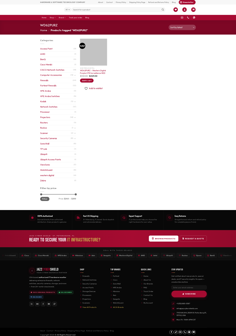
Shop (52, 17)
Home (44, 17)
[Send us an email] (180, 332)
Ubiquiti (43, 154)
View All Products (89, 307)
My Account (148, 303)
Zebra (43, 180)
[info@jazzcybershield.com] (182, 17)
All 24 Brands (118, 307)
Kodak (43, 101)
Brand (61, 17)
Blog (174, 2)
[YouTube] (48, 304)
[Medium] (37, 304)
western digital (47, 175)
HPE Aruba (45, 90)
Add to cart (87, 81)
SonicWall (44, 143)
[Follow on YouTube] (194, 332)
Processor (45, 112)
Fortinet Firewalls (48, 85)
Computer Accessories (51, 75)
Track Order (148, 291)
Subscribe (190, 294)
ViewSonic (45, 164)
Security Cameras (48, 138)
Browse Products (165, 238)
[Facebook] (43, 304)
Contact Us (148, 295)
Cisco (115, 280)
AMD (42, 54)
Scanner (44, 133)
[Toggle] (75, 75)
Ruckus (43, 127)
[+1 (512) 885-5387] (188, 17)
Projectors (45, 117)
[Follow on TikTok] (176, 332)
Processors (86, 295)
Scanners (86, 303)
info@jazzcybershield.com (187, 308)
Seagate (116, 299)
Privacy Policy (121, 2)
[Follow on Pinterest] (189, 332)
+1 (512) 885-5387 (183, 304)
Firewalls (44, 80)
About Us (147, 280)
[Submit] (162, 9)
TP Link (43, 149)
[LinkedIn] (31, 304)
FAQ (145, 287)
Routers (44, 122)
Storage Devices (88, 291)
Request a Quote (194, 238)
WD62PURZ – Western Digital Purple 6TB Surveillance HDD (93, 71)
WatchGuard (46, 170)
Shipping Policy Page (137, 2)
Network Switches (48, 106)
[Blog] (54, 304)
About (100, 2)
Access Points (88, 287)
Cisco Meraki (46, 64)
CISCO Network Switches (52, 69)
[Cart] (193, 9)
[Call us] (185, 332)
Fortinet (116, 276)
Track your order (75, 17)
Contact (109, 2)
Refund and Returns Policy (158, 2)
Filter (44, 199)
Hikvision (116, 291)
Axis (114, 295)
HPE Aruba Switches (50, 96)
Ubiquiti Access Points (50, 159)
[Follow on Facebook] (171, 332)
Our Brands (148, 284)
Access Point (46, 48)
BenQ (43, 59)
